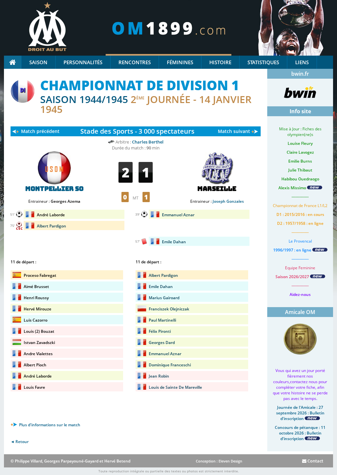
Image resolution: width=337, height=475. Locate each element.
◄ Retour (20, 441)
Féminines (180, 62)
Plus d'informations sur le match (49, 425)
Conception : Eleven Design (219, 461)
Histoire (220, 62)
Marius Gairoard (164, 298)
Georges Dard (162, 342)
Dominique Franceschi (170, 365)
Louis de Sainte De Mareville (175, 387)
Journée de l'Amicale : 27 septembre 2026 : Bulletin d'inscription (300, 413)
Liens (302, 62)
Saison (38, 62)
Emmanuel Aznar (178, 215)
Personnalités (83, 62)
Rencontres (134, 62)
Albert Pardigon (51, 226)
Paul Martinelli (162, 320)
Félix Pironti (160, 331)
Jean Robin (159, 376)
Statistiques (263, 62)
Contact (314, 461)
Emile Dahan (174, 242)
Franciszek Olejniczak (169, 309)
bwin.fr (300, 73)
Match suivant (234, 131)
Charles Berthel (148, 142)
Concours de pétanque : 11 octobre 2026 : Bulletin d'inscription (300, 433)
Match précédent (40, 131)
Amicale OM (300, 312)
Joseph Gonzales (228, 201)
